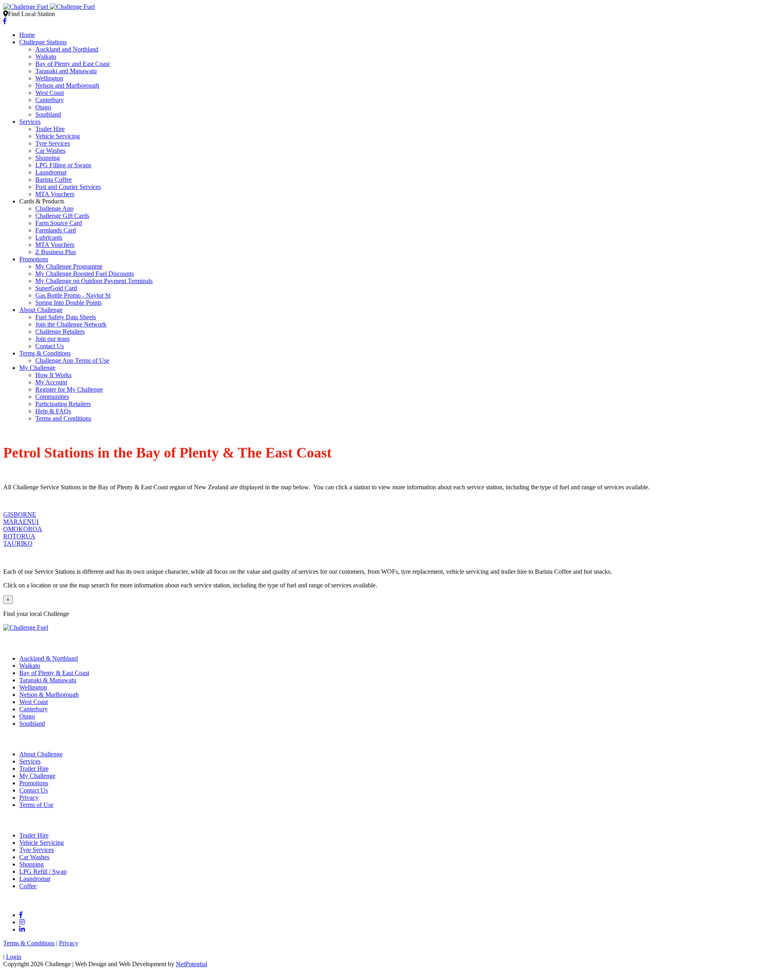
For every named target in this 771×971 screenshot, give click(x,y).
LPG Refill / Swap (43, 871)
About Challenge (41, 309)
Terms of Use (36, 804)
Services (30, 121)
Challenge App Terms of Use (72, 360)
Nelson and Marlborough (67, 85)
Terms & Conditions (45, 353)
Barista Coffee (53, 179)
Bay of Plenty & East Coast (54, 672)
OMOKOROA (22, 529)
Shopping (47, 157)
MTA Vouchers (54, 194)
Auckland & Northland (48, 658)
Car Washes (50, 150)
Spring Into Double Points (68, 302)
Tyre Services (52, 143)
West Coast (49, 92)
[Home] (49, 6)
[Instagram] (22, 922)
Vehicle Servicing (57, 136)
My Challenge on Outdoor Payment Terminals (94, 280)
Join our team (52, 338)
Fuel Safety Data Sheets (65, 317)
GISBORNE (19, 514)
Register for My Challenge (69, 389)
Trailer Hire (50, 128)
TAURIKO (18, 543)
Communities (52, 396)
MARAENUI (21, 521)
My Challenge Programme (68, 266)
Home (27, 34)
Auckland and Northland (66, 49)
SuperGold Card (56, 288)
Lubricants (48, 237)
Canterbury (49, 99)
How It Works (53, 375)
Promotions (33, 259)
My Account (51, 382)
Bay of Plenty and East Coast (72, 63)
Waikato (45, 56)
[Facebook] (4, 21)
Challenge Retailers (60, 331)
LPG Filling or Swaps (63, 165)
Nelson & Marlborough (49, 694)
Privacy (29, 797)
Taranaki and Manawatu (66, 71)
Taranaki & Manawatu (47, 680)
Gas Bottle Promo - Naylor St (72, 295)
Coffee (28, 886)
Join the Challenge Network (70, 324)
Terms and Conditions (63, 418)
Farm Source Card (58, 223)
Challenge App (54, 208)
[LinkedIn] (22, 929)
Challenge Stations (43, 42)
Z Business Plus (55, 251)
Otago (43, 107)
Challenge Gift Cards (62, 215)
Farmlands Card (55, 230)
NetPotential (191, 964)
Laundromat (50, 172)
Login (13, 956)
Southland (48, 114)
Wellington (49, 78)
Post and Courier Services (68, 186)
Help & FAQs (53, 411)
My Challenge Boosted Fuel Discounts (84, 273)
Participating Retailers (63, 403)
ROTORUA (19, 536)
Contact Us (49, 346)
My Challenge (37, 367)
